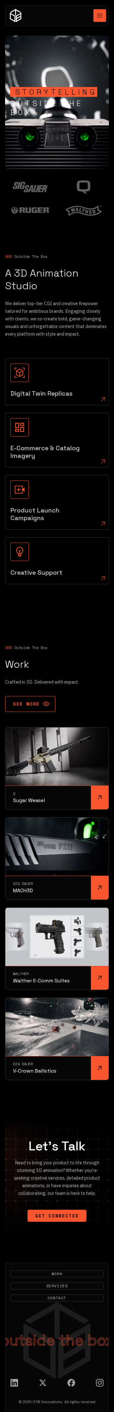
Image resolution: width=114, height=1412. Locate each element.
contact (57, 1298)
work (57, 1273)
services (57, 1285)
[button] (99, 15)
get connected (57, 1215)
